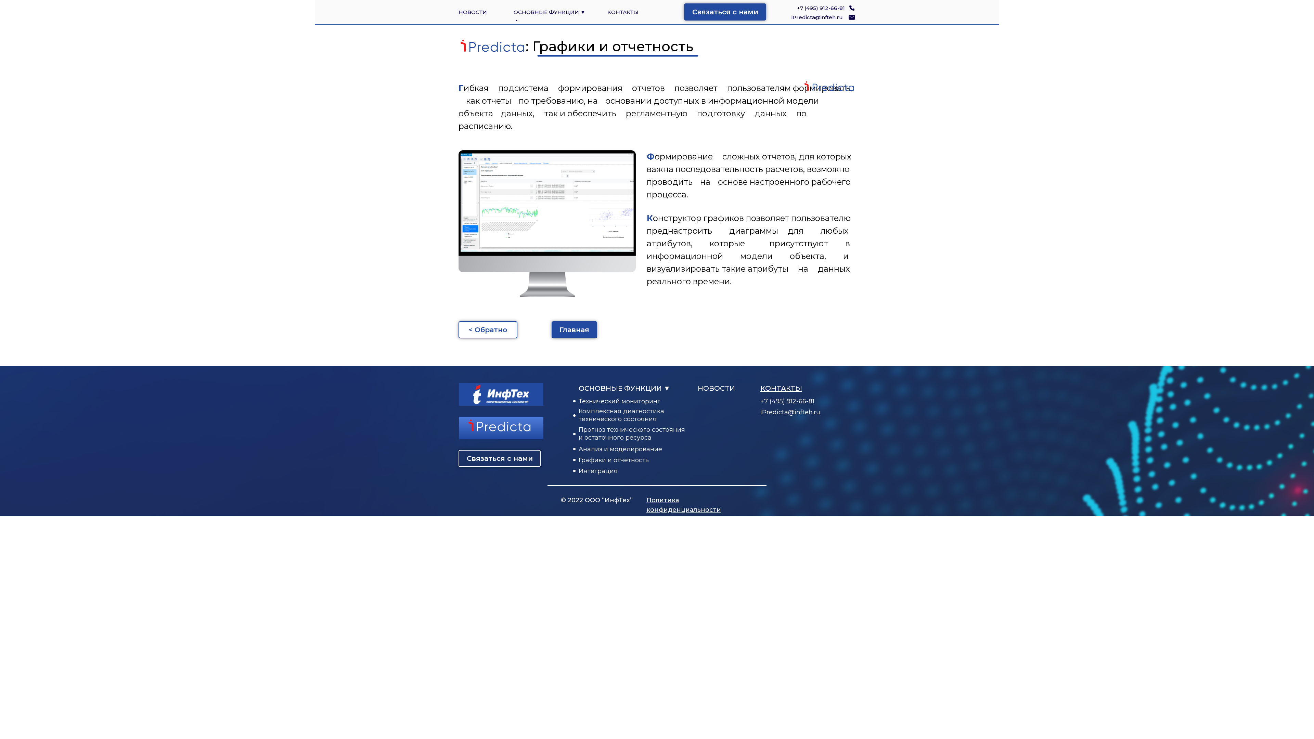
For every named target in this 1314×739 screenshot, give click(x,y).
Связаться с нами (725, 12)
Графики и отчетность (614, 460)
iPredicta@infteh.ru (817, 17)
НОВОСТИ (473, 12)
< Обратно (488, 330)
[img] (851, 17)
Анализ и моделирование (620, 449)
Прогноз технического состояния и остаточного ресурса (632, 433)
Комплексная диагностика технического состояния (621, 415)
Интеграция (598, 471)
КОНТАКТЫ (623, 12)
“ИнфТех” (617, 500)
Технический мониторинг (619, 401)
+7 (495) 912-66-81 (821, 8)
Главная (574, 330)
